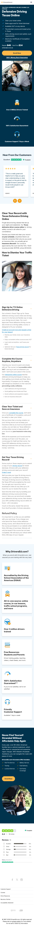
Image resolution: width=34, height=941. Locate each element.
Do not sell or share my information (17, 923)
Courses (3, 892)
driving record (17, 466)
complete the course (16, 413)
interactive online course (13, 375)
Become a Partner (5, 899)
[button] (14, 200)
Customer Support (6, 889)
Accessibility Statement (7, 902)
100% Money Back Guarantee (17, 57)
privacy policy (16, 921)
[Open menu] (31, 2)
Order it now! (6, 472)
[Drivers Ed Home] (7, 2)
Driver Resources (5, 896)
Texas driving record (22, 347)
